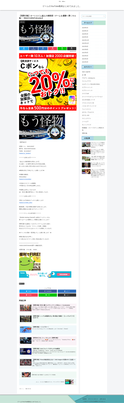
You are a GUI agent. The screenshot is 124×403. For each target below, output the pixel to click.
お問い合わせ (103, 399)
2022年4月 (85, 34)
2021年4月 (85, 59)
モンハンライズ (86, 124)
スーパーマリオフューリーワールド (92, 96)
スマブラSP (85, 93)
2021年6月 (85, 52)
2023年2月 (85, 31)
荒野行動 (22, 283)
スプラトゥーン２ (87, 87)
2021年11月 (85, 43)
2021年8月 (85, 49)
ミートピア (85, 121)
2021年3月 (85, 62)
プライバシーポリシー (93, 399)
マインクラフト (86, 118)
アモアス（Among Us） (89, 78)
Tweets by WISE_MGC (25, 202)
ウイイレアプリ (86, 81)
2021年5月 (85, 55)
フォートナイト (86, 109)
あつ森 (84, 75)
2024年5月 (85, 27)
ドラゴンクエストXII (88, 103)
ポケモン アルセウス (88, 112)
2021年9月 (85, 46)
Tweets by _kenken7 (25, 153)
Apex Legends (86, 72)
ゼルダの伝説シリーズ (88, 99)
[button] (104, 16)
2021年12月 (85, 40)
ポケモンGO (85, 115)
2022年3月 (85, 37)
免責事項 (85, 399)
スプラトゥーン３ (87, 90)
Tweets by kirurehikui (25, 179)
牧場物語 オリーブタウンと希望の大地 (93, 129)
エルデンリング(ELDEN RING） (91, 84)
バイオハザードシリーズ (89, 106)
